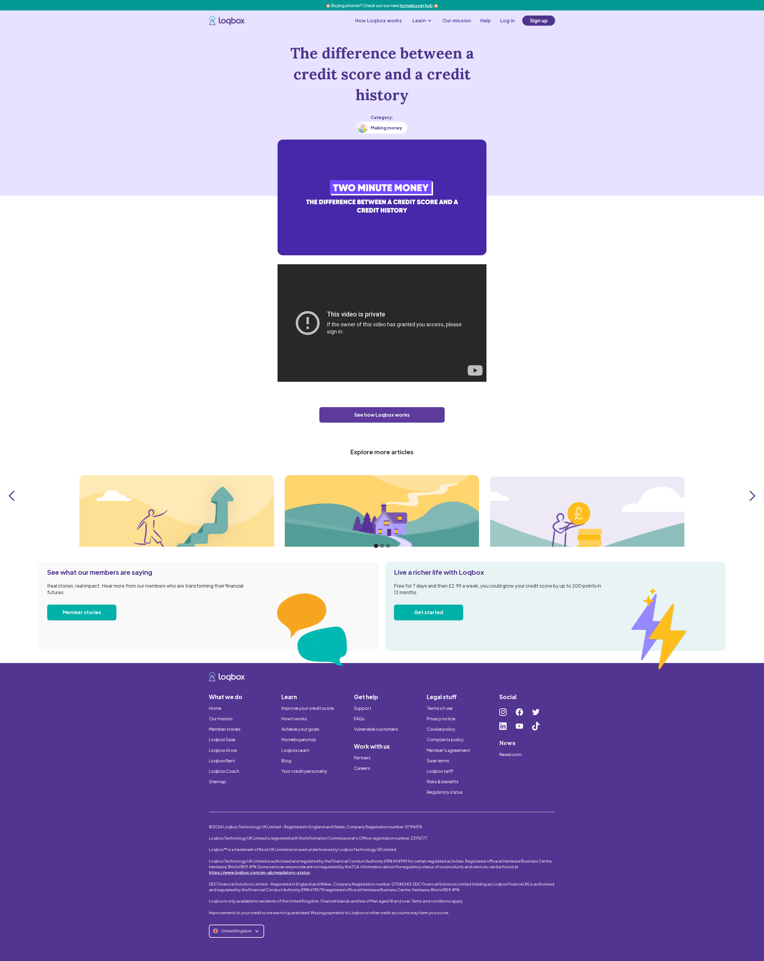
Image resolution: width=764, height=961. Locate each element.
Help (485, 20)
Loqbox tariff (440, 771)
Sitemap (217, 781)
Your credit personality (304, 771)
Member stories (82, 612)
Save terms (438, 760)
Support (362, 708)
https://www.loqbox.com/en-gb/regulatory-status (259, 872)
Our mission (456, 20)
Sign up (539, 20)
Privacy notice (441, 718)
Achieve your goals (300, 729)
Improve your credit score (307, 708)
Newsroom (510, 754)
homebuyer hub (416, 5)
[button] (422, 20)
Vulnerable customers (376, 729)
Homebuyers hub (298, 739)
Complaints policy (445, 739)
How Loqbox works (378, 20)
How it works (294, 718)
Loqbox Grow (223, 750)
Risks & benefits (442, 781)
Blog (286, 760)
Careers (362, 768)
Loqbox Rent (222, 760)
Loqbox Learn (295, 750)
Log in (507, 20)
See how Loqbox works (382, 415)
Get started (428, 612)
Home (215, 708)
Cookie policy (441, 729)
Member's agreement (448, 750)
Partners (362, 757)
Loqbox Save (222, 739)
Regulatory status (445, 792)
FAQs (359, 718)
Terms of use (440, 708)
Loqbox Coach (224, 771)
